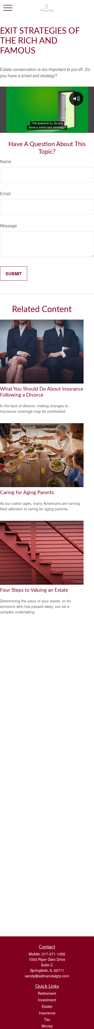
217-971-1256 (53, 953)
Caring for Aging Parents (27, 492)
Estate (47, 1006)
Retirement (47, 993)
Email (5, 193)
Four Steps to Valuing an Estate (34, 590)
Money (47, 1025)
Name (5, 161)
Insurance (47, 1012)
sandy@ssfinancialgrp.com (47, 975)
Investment (47, 999)
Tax (47, 1019)
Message (8, 226)
